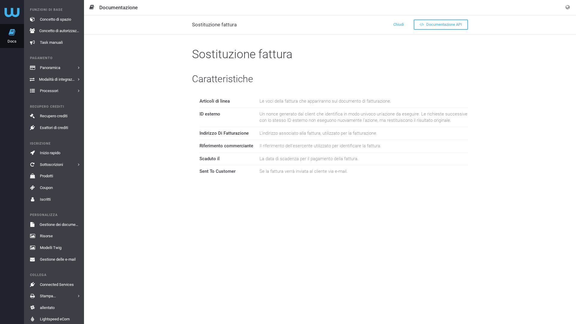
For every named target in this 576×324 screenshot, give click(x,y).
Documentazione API (443, 24)
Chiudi (398, 24)
